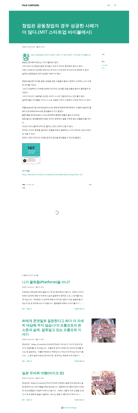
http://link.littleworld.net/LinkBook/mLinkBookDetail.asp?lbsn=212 (52, 174)
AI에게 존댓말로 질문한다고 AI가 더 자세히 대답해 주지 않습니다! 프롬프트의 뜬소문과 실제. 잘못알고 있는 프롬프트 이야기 (53, 327)
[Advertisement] (54, 251)
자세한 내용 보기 (79, 309)
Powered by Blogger (70, 408)
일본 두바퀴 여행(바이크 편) (43, 373)
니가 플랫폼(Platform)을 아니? (46, 282)
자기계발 (104, 65)
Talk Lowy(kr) (30, 5)
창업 (103, 68)
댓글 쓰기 (29, 309)
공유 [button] (103, 54)
